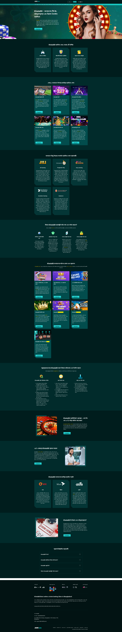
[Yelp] (52, 590)
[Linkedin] (53, 590)
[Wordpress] (50, 589)
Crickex (41, 101)
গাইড (67, 4)
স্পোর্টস (42, 4)
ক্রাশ (44, 4)
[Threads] (55, 587)
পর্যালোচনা (71, 4)
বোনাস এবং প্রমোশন (69, 266)
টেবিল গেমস (40, 130)
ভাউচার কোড (66, 247)
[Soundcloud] (50, 590)
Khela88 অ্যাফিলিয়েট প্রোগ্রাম (68, 424)
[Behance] (52, 589)
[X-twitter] (52, 587)
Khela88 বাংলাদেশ (38, 266)
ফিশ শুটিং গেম (60, 131)
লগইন (86, 240)
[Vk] (55, 589)
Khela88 (37, 20)
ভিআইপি (65, 4)
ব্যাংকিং (74, 494)
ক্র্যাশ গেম (79, 131)
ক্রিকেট (37, 4)
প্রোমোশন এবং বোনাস (58, 4)
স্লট (39, 4)
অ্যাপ (62, 4)
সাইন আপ (53, 227)
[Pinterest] (53, 587)
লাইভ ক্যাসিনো (50, 4)
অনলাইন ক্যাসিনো (40, 451)
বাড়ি (35, 4)
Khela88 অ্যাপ (56, 371)
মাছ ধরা (47, 4)
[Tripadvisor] (53, 589)
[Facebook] (50, 587)
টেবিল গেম (54, 4)
